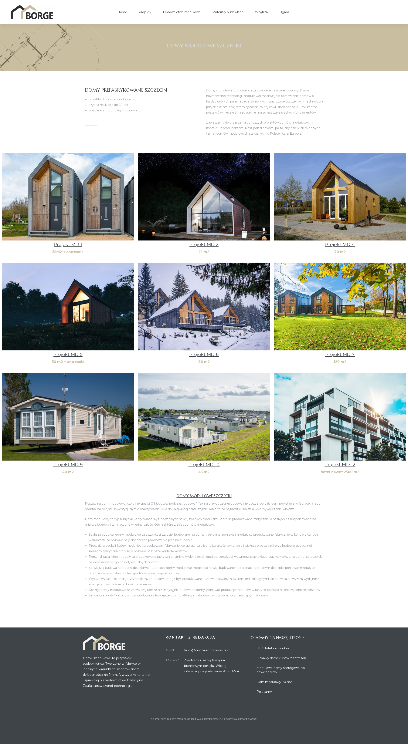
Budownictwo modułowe (182, 12)
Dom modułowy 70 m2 (274, 682)
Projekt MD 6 (204, 354)
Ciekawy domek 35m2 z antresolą (281, 658)
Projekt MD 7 (340, 354)
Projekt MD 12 (339, 464)
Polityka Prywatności (240, 719)
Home (122, 12)
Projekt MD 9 (68, 464)
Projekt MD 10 (204, 464)
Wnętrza (261, 12)
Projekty (145, 12)
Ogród (284, 12)
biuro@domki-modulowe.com (207, 650)
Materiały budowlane (227, 12)
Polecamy (264, 692)
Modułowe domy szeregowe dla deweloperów (281, 670)
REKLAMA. (231, 671)
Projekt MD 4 (340, 244)
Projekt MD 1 (68, 244)
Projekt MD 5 (67, 354)
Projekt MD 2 (203, 244)
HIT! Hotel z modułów (273, 648)
